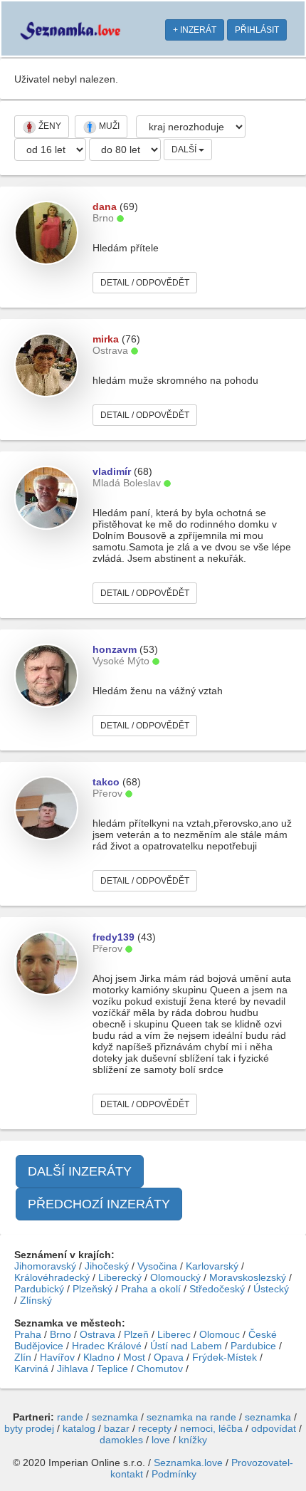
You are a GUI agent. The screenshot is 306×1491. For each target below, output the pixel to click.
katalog (79, 1428)
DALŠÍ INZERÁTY (80, 1171)
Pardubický (39, 1288)
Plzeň (136, 1334)
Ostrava (97, 1334)
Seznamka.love (188, 1462)
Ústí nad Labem (186, 1345)
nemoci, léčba (211, 1428)
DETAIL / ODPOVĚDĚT (144, 283)
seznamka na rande (191, 1417)
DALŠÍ (185, 150)
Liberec (174, 1334)
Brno (60, 1334)
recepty (155, 1428)
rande (70, 1417)
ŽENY (48, 126)
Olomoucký (175, 1277)
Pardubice (253, 1345)
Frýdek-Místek (224, 1357)
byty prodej (29, 1428)
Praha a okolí (151, 1288)
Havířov (57, 1357)
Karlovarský (212, 1266)
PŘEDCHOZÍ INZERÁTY (99, 1204)
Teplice (112, 1368)
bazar (117, 1428)
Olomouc (219, 1334)
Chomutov (160, 1368)
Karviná (31, 1368)
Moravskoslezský (247, 1277)
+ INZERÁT (194, 30)
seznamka (115, 1417)
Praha (27, 1334)
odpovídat (273, 1428)
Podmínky (174, 1474)
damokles (121, 1439)
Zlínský (36, 1300)
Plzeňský (92, 1288)
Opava (169, 1357)
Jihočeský (107, 1266)
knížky (193, 1439)
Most (134, 1357)
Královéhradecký (52, 1277)
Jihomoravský (45, 1266)
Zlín (22, 1357)
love (161, 1439)
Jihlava (72, 1368)
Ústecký (271, 1288)
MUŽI (108, 126)
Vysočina (157, 1266)
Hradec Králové (107, 1345)
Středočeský (217, 1288)
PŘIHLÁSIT (257, 30)
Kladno (99, 1357)
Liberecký (120, 1277)
